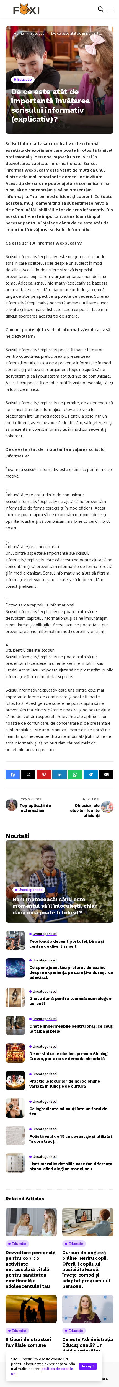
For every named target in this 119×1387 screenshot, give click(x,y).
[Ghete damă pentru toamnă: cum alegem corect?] (15, 997)
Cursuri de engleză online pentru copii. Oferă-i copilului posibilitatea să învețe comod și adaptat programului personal (86, 1269)
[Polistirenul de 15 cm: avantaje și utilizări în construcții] (15, 1135)
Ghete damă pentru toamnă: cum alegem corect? (70, 1001)
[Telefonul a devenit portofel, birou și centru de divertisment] (15, 940)
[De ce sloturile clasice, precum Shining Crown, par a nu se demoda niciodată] (15, 1053)
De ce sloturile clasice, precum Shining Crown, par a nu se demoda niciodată (68, 1056)
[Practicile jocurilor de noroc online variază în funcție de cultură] (15, 1080)
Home (19, 33)
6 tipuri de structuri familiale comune (28, 1342)
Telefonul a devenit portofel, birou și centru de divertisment (66, 944)
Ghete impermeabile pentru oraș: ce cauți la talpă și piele (71, 1029)
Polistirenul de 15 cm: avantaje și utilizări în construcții (70, 1139)
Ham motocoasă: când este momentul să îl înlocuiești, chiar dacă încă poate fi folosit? (54, 906)
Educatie (37, 33)
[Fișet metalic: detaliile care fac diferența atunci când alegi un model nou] (15, 1163)
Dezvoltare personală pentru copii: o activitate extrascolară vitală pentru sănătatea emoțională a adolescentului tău (30, 1269)
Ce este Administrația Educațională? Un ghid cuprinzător (87, 1345)
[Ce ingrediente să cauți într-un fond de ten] (15, 1108)
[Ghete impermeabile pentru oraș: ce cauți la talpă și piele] (15, 1025)
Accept (88, 1366)
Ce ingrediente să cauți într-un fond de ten (68, 1111)
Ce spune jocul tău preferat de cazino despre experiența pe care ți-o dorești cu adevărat (71, 972)
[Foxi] (26, 9)
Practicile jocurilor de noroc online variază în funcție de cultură (64, 1084)
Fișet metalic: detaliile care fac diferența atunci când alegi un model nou (70, 1166)
